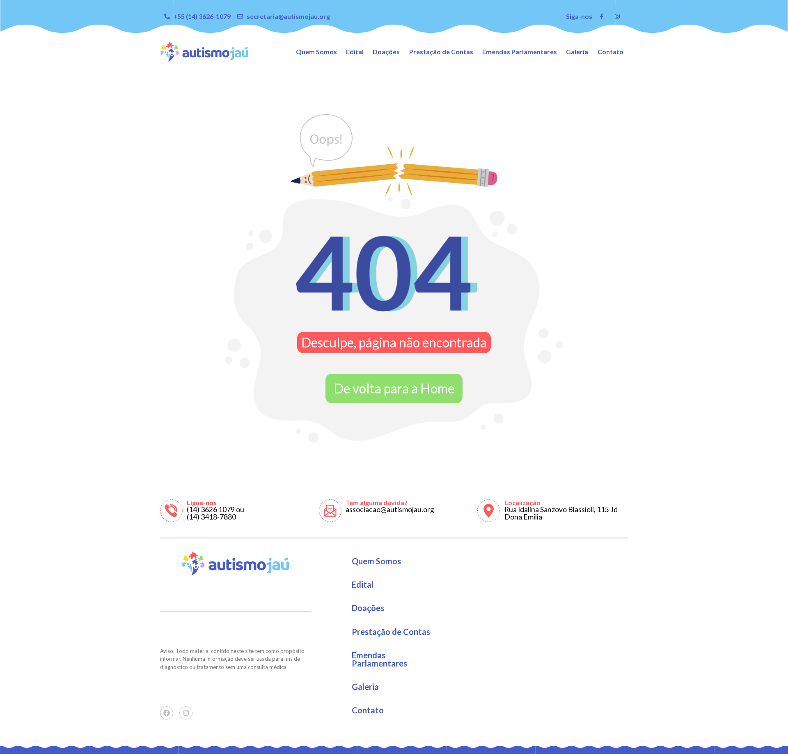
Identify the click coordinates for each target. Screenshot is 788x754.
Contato (610, 51)
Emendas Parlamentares (519, 51)
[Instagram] (185, 713)
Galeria (577, 51)
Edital (355, 51)
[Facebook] (166, 713)
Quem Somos (316, 51)
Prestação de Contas (441, 51)
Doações (386, 51)
